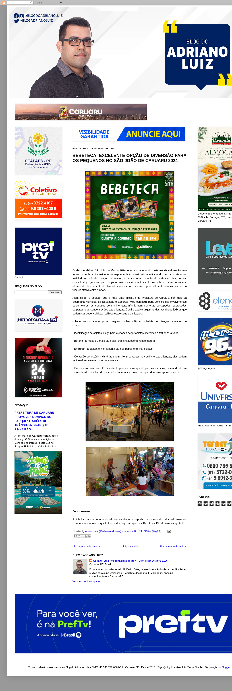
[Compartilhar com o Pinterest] (89, 536)
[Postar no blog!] (79, 536)
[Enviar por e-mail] (75, 536)
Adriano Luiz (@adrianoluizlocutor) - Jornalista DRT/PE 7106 (130, 560)
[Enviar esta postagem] (168, 531)
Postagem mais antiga (173, 546)
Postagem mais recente (87, 546)
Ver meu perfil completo (86, 581)
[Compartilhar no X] (82, 536)
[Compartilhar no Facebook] (86, 536)
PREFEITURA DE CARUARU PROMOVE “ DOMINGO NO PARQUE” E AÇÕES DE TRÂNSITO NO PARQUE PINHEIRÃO (34, 421)
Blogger (226, 667)
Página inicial (130, 546)
